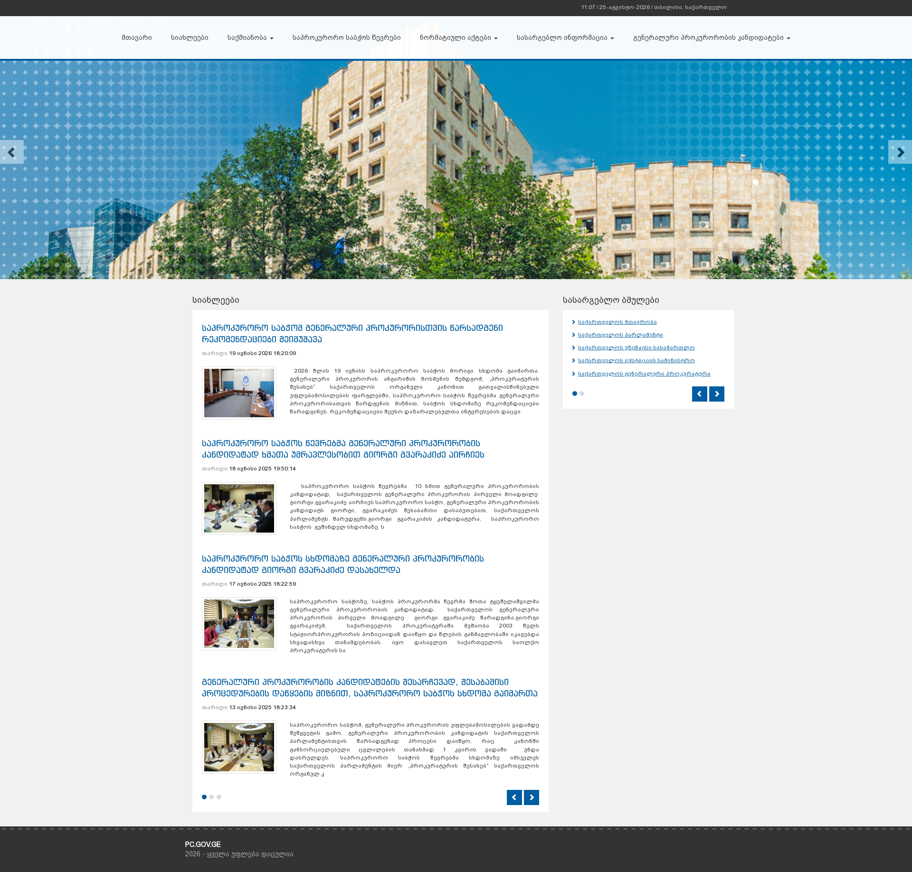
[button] (12, 152)
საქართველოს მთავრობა (617, 322)
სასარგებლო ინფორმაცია (563, 37)
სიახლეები (190, 37)
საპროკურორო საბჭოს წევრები (347, 37)
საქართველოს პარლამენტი (620, 334)
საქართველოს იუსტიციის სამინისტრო (636, 360)
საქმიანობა (248, 37)
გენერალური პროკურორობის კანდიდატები (709, 37)
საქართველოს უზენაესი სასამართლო (636, 347)
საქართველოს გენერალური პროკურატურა (644, 373)
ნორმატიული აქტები (456, 37)
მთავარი (137, 37)
